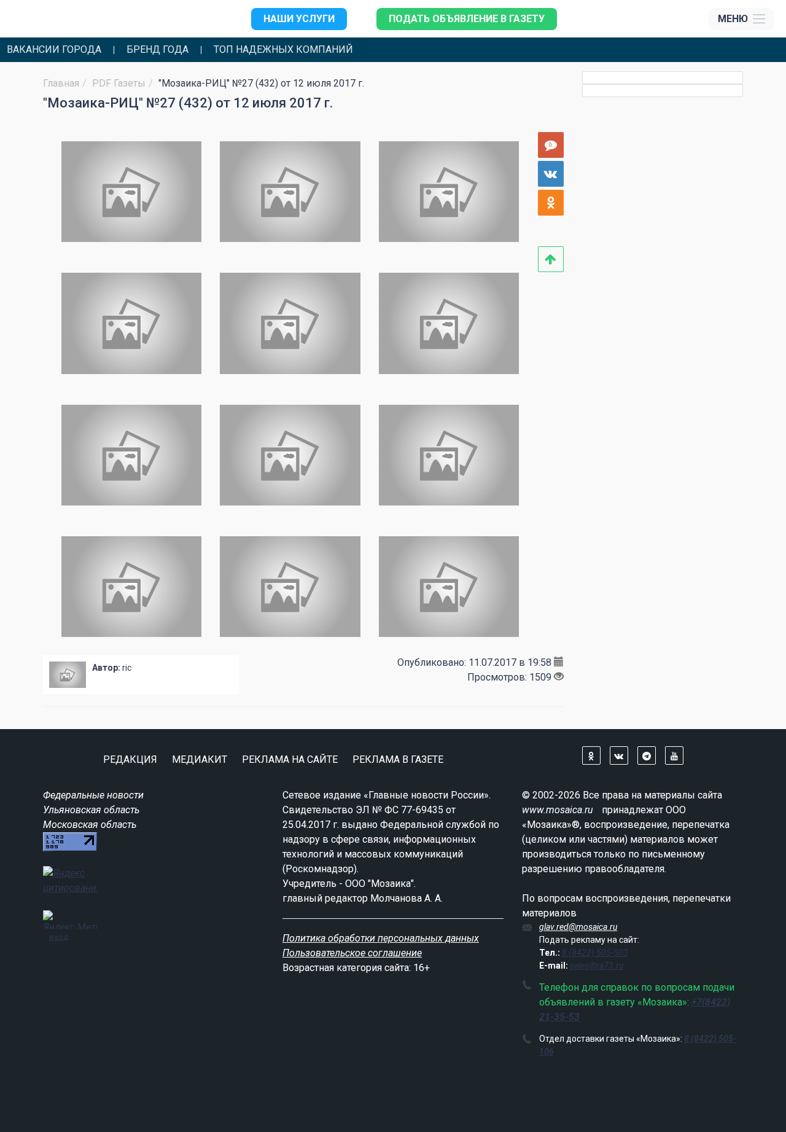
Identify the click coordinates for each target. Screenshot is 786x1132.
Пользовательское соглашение (352, 953)
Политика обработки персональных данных (380, 938)
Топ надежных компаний (283, 49)
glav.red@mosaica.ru (578, 927)
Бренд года (157, 49)
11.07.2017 (492, 662)
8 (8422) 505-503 (595, 953)
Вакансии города (54, 49)
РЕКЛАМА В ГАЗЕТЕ (397, 759)
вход (58, 937)
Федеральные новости (93, 795)
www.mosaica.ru (557, 810)
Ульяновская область (91, 810)
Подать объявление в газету (467, 19)
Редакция (130, 759)
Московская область (89, 824)
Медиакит (199, 759)
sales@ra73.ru (596, 965)
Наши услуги (299, 19)
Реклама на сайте (290, 759)
